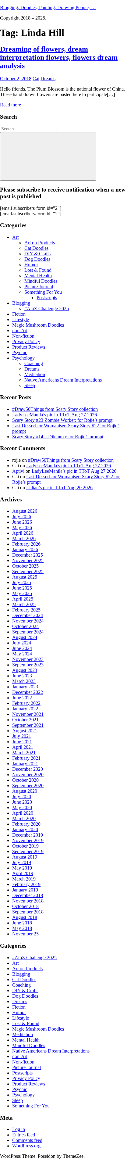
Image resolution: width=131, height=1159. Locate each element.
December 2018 (27, 895)
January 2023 (25, 686)
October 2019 (25, 846)
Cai (36, 78)
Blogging (21, 303)
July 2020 (21, 796)
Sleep (29, 385)
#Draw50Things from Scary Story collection (55, 409)
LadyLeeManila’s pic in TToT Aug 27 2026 (54, 414)
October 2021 (25, 719)
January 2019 (25, 889)
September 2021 (28, 725)
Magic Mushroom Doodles (38, 325)
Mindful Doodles (40, 281)
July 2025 (21, 582)
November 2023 (28, 659)
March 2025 (24, 604)
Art (15, 237)
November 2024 (28, 620)
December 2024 (27, 615)
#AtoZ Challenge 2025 (46, 308)
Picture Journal (38, 286)
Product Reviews (28, 347)
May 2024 (22, 653)
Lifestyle (20, 319)
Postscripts (47, 297)
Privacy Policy (26, 341)
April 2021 (22, 747)
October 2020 (25, 780)
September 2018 (28, 911)
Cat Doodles (36, 248)
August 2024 (24, 637)
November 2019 (28, 840)
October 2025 (25, 566)
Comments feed (27, 1140)
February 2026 (26, 544)
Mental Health (38, 275)
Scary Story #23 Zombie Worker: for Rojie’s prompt (62, 420)
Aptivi (18, 471)
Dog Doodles (37, 259)
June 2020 (22, 802)
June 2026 (22, 522)
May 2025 (22, 593)
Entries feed (23, 1134)
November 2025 (28, 560)
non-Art (19, 330)
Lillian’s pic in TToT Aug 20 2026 (59, 487)
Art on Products (39, 242)
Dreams (48, 78)
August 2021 (24, 730)
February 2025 (26, 609)
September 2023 (28, 664)
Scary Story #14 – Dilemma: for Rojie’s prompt (57, 436)
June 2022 (22, 697)
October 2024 (25, 626)
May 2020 (22, 807)
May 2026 (22, 527)
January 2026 (25, 549)
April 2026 (22, 533)
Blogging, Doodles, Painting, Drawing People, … (48, 7)
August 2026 (24, 511)
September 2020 (28, 785)
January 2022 (25, 708)
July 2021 (21, 736)
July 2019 (21, 862)
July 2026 (21, 516)
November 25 (25, 933)
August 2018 (24, 917)
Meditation (34, 374)
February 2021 (26, 758)
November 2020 (28, 774)
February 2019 (26, 884)
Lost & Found (37, 270)
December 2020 (27, 769)
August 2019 (24, 856)
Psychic (19, 352)
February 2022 (26, 703)
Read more (10, 104)
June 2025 (22, 587)
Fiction (19, 314)
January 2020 (25, 829)
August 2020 (24, 791)
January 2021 (25, 763)
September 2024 (28, 631)
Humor (31, 264)
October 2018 (25, 906)
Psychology (23, 358)
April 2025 (22, 598)
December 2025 (27, 555)
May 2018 (22, 928)
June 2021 (22, 741)
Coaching (33, 363)
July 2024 (21, 642)
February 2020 (26, 824)
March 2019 (24, 878)
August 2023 (24, 670)
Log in (18, 1129)
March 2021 (24, 752)
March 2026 (24, 538)
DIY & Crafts (37, 253)
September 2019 (28, 851)
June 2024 (22, 648)
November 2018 (28, 900)
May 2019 (22, 867)
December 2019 (27, 835)
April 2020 (22, 813)
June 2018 (22, 922)
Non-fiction (23, 336)
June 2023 (22, 675)
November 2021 (28, 714)
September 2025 (28, 571)
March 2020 (24, 818)
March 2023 (24, 681)
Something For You (43, 292)
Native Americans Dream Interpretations (63, 379)
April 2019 (22, 873)
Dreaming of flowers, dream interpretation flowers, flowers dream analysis (59, 57)
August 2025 (24, 577)
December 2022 (27, 692)
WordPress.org (26, 1145)
